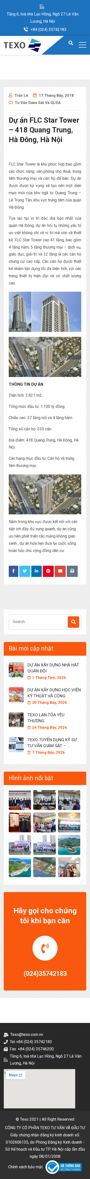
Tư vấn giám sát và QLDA (38, 102)
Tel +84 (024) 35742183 (31, 1041)
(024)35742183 (45, 973)
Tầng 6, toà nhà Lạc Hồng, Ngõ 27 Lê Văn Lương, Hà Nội (42, 18)
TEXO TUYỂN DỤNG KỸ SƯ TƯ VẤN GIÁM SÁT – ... (52, 742)
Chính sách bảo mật (25, 1167)
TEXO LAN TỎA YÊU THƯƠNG (46, 717)
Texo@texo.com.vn (26, 1034)
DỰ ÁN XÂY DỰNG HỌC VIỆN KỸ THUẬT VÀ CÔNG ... (54, 692)
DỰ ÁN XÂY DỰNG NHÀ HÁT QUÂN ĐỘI (53, 667)
